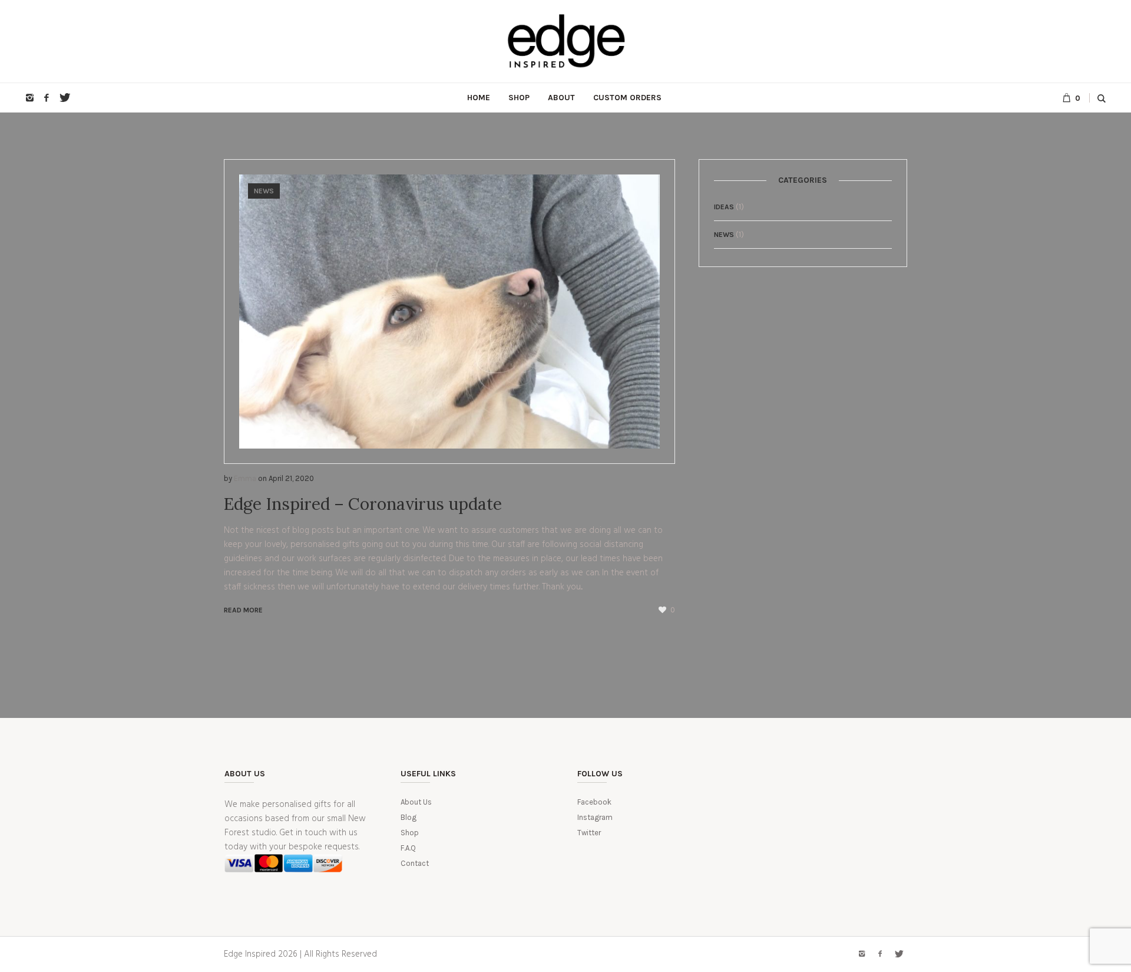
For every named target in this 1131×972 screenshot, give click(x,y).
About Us (416, 802)
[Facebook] (46, 98)
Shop (410, 832)
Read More (243, 610)
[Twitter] (64, 98)
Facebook (594, 802)
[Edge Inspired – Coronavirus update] (449, 311)
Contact (415, 863)
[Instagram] (29, 98)
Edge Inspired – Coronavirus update (363, 504)
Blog (408, 817)
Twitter (589, 832)
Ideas (724, 207)
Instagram (595, 817)
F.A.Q (408, 848)
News (264, 191)
